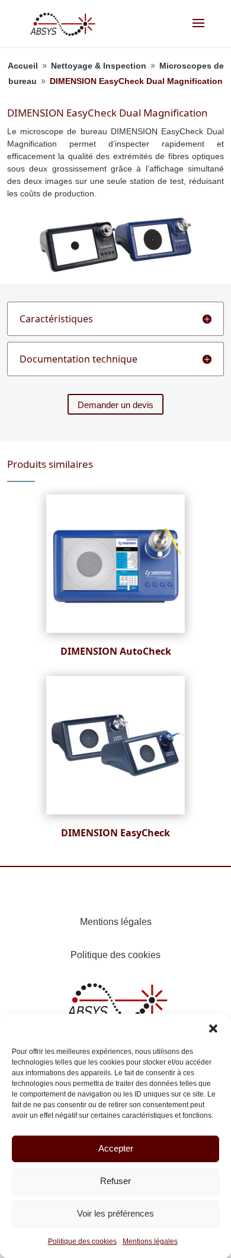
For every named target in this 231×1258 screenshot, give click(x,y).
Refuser (115, 1181)
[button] (213, 1028)
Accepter (115, 1148)
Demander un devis (115, 405)
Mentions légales (150, 1241)
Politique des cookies (82, 1241)
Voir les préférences (115, 1213)
